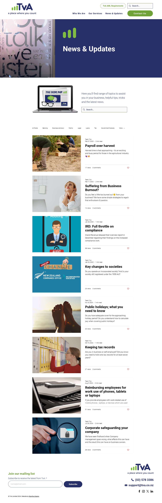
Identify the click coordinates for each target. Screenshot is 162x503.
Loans (88, 128)
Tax (95, 128)
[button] (95, 13)
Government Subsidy (108, 128)
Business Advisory (58, 128)
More (121, 128)
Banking (45, 128)
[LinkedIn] (152, 491)
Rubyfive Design (34, 496)
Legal (79, 128)
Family (71, 128)
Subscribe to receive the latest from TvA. (26, 478)
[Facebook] (139, 491)
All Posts (35, 128)
